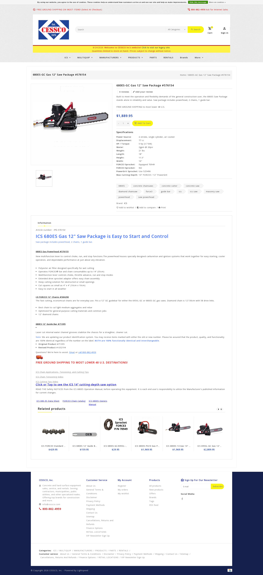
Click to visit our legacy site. (156, 47)
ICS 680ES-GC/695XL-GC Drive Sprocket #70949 (128, 446)
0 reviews (124, 91)
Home (183, 75)
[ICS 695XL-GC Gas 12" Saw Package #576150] (209, 430)
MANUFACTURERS (109, 57)
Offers (152, 493)
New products (156, 489)
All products (155, 486)
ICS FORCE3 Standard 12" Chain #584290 (62, 446)
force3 (149, 191)
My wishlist (123, 493)
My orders (123, 489)
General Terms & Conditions (95, 491)
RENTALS (168, 57)
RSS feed (153, 505)
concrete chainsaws (143, 186)
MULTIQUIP (83, 57)
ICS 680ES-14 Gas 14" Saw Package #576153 (189, 446)
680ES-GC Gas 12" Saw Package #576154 (209, 75)
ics (180, 191)
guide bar (165, 191)
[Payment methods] (229, 570)
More (198, 57)
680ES (122, 186)
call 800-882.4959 (87, 352)
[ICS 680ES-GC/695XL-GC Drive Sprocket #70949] (115, 430)
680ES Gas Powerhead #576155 (52, 251)
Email (72, 352)
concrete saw (192, 186)
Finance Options (94, 528)
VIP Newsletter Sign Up (98, 535)
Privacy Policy (93, 501)
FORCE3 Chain (70, 401)
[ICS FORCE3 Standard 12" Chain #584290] (53, 430)
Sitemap (90, 516)
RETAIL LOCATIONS (96, 532)
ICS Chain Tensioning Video (49, 377)
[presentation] (217, 409)
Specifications (124, 132)
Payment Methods (95, 505)
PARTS (153, 57)
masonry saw (212, 191)
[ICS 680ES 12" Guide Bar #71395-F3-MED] (84, 430)
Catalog (81, 401)
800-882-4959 (198, 9)
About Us (91, 486)
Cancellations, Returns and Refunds (99, 522)
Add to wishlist (127, 207)
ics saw (194, 191)
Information (44, 223)
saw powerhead (146, 197)
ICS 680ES (94, 401)
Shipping (90, 509)
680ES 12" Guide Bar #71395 (51, 324)
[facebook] (183, 499)
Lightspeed (82, 570)
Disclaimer (91, 497)
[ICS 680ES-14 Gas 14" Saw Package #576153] (178, 430)
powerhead (124, 197)
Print (163, 207)
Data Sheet (53, 401)
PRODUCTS (134, 57)
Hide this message (198, 2)
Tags (151, 501)
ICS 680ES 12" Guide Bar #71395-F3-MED (93, 446)
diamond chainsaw (128, 191)
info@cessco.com (51, 504)
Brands (184, 57)
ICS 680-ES (42, 401)
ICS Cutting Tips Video (47, 381)
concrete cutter (169, 186)
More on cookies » (217, 2)
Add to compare (147, 207)
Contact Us (92, 512)
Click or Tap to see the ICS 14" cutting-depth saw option (76, 384)
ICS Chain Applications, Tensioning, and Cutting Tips (62, 372)
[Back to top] (255, 567)
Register (122, 486)
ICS (66, 57)
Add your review (144, 91)
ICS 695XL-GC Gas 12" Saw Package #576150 (220, 446)
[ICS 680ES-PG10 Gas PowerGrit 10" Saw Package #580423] (147, 430)
